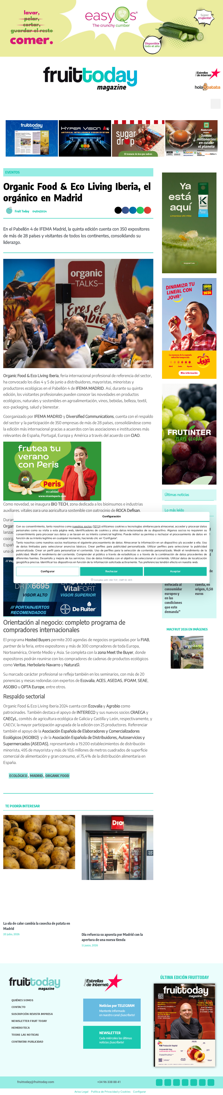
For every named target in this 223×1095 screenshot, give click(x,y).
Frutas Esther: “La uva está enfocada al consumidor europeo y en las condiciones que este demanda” (173, 591)
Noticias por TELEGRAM (117, 1005)
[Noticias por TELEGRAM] (92, 1007)
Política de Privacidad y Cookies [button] (110, 1091)
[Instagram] (167, 1082)
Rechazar (111, 571)
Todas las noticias (25, 1034)
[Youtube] (193, 1082)
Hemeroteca (21, 1027)
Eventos (12, 172)
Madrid (36, 776)
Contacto (18, 1007)
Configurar (48, 571)
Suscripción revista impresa (32, 1014)
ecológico (18, 776)
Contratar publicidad (27, 1041)
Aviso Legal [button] (81, 1091)
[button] (201, 107)
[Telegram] (202, 1082)
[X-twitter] (159, 1082)
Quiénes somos (22, 1000)
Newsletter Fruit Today (29, 1021)
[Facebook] (176, 1082)
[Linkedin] (185, 1082)
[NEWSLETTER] (92, 1034)
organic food (57, 776)
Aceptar (175, 571)
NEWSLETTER (110, 1033)
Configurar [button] (139, 1091)
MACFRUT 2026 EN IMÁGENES (187, 629)
